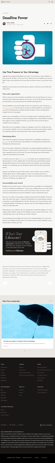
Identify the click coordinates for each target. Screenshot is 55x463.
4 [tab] (30, 351)
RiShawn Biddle (10, 22)
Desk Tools (3, 377)
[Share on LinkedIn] (51, 23)
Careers (21, 392)
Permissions (27, 457)
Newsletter (3, 392)
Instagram (12, 424)
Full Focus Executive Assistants (26, 375)
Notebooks (3, 375)
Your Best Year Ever (42, 375)
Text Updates (4, 400)
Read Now (5, 346)
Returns (2, 409)
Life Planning (4, 367)
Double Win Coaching (43, 390)
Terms (37, 457)
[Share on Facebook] (44, 23)
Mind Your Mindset (42, 367)
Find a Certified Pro (42, 392)
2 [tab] (26, 351)
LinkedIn (20, 424)
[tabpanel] (27, 326)
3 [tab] (28, 351)
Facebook (3, 424)
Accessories (3, 380)
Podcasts (3, 395)
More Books (40, 380)
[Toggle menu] (52, 1)
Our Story (21, 390)
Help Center (4, 412)
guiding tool (6, 141)
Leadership (6, 13)
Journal (2, 372)
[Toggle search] (49, 1)
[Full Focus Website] (46, 424)
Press (20, 395)
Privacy (45, 457)
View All (50, 301)
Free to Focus (22, 370)
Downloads (3, 397)
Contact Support (5, 415)
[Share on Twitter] (47, 23)
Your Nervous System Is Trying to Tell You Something (19, 341)
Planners (3, 370)
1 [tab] (24, 351)
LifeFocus (21, 367)
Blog (2, 390)
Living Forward (41, 377)
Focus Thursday (23, 159)
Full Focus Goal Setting (24, 372)
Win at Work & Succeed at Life (45, 370)
